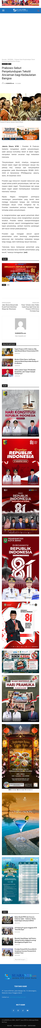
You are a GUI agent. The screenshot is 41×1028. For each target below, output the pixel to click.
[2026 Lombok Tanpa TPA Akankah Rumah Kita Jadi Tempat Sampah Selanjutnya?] (7, 373)
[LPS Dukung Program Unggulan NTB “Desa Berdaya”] (7, 931)
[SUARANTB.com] (3, 83)
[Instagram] (18, 1010)
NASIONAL (10, 59)
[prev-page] (3, 380)
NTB (10, 64)
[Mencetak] (18, 88)
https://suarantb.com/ (20, 336)
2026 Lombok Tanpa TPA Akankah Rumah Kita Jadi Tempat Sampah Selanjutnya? (25, 371)
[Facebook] (10, 88)
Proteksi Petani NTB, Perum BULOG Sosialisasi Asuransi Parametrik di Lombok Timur (26, 951)
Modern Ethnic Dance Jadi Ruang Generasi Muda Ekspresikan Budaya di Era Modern (26, 361)
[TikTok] (23, 1010)
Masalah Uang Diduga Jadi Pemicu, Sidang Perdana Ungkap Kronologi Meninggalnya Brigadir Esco (25, 940)
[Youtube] (27, 1010)
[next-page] (6, 380)
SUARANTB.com (10, 83)
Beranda (4, 59)
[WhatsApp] (14, 88)
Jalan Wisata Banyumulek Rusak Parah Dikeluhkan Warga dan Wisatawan (10, 307)
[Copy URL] (23, 88)
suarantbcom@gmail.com (17, 997)
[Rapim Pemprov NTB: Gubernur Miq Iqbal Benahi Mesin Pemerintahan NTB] (7, 352)
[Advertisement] (20, 35)
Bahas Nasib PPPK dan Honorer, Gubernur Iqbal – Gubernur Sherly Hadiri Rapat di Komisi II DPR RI (25, 918)
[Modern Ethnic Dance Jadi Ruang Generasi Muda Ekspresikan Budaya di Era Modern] (7, 362)
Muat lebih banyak (20, 959)
